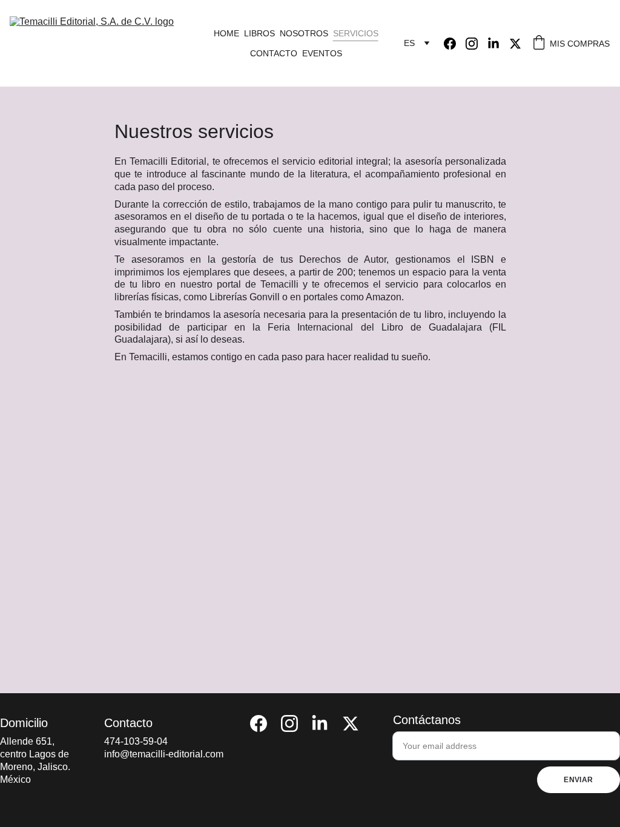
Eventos (322, 53)
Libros (259, 33)
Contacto (273, 53)
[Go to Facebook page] (455, 44)
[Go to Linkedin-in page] (498, 44)
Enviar (578, 780)
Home (226, 33)
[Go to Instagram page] (476, 44)
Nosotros (304, 33)
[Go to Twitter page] (515, 44)
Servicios (355, 33)
